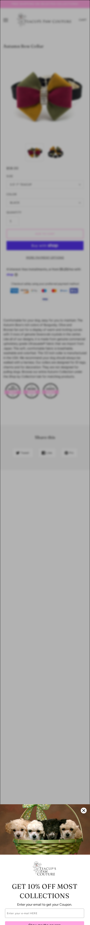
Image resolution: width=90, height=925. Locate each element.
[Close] (84, 810)
